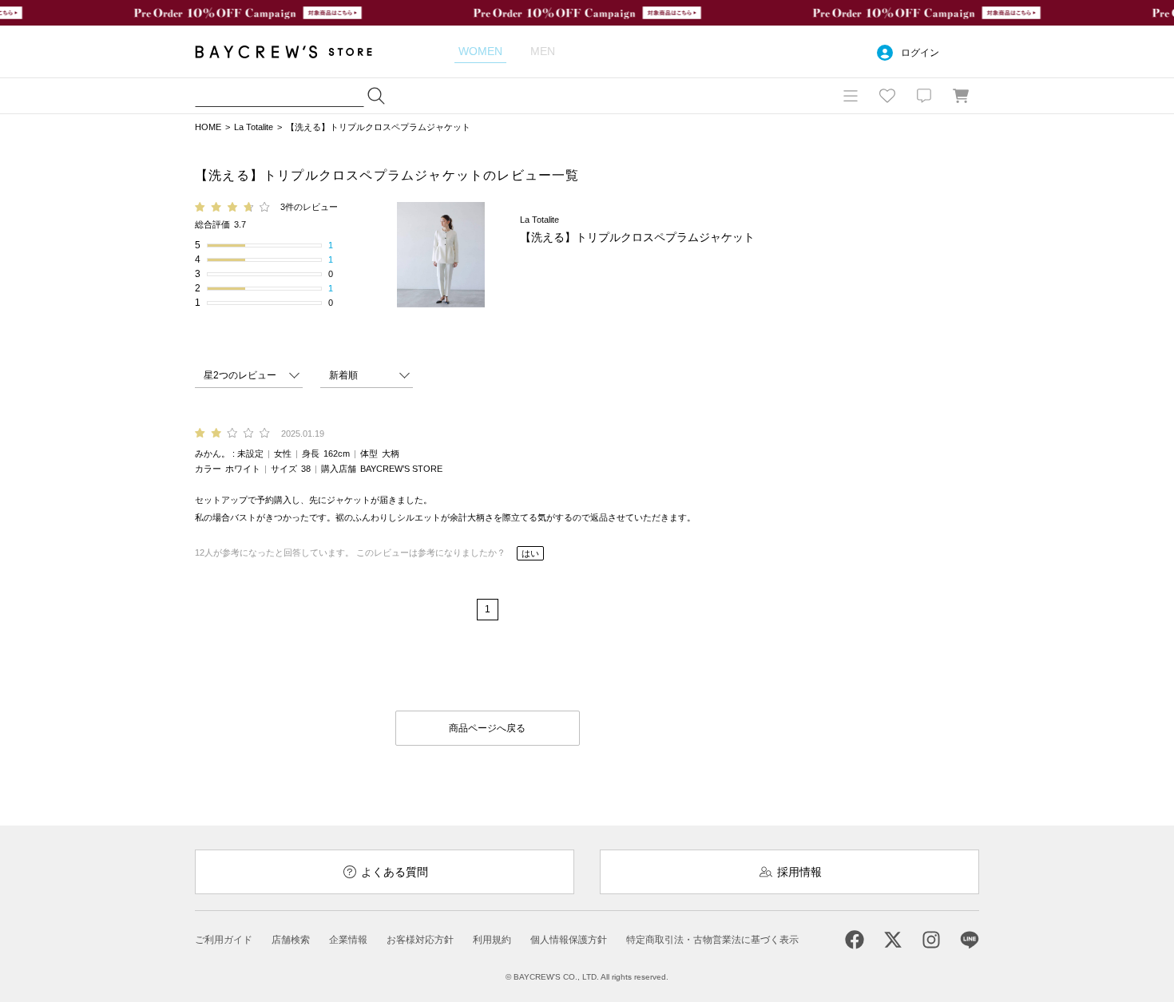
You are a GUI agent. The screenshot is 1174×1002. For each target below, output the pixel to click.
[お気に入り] (887, 95)
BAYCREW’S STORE (295, 51)
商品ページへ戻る (487, 728)
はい (530, 553)
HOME (208, 127)
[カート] (960, 95)
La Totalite (253, 127)
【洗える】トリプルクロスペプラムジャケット (378, 127)
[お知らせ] (924, 95)
